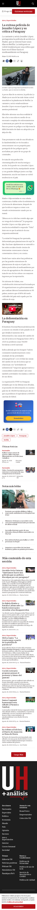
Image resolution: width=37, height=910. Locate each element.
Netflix (6, 440)
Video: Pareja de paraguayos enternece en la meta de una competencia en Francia (13, 472)
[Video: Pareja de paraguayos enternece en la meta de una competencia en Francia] (30, 469)
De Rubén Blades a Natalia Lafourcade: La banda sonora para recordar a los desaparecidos (15, 606)
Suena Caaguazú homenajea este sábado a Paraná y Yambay (10, 703)
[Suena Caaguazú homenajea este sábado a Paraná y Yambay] (30, 699)
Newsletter (18, 418)
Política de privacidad (15, 902)
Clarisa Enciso (24, 595)
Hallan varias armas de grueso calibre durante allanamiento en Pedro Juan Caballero (12, 455)
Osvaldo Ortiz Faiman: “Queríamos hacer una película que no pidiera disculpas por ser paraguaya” (15, 573)
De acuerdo (18, 906)
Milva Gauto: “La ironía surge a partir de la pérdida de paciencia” (11, 641)
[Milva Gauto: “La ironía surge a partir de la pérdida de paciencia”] (30, 637)
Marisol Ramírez (25, 662)
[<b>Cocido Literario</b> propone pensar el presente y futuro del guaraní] (30, 670)
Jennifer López (9, 436)
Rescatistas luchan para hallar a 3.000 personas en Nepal (19, 541)
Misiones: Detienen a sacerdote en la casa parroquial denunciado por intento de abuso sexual (20, 522)
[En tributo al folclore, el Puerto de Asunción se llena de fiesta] (30, 729)
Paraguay (23, 436)
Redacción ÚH (20, 477)
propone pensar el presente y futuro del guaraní (12, 674)
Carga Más (18, 755)
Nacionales (6, 451)
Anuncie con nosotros (25, 807)
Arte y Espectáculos (9, 20)
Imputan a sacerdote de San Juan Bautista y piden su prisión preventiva (19, 548)
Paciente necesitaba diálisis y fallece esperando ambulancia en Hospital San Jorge (20, 513)
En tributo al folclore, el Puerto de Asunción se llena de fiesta (12, 731)
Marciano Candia (19, 461)
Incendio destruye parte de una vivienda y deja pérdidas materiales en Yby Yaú (19, 532)
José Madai (23, 745)
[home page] (18, 3)
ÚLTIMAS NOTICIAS (23, 11)
